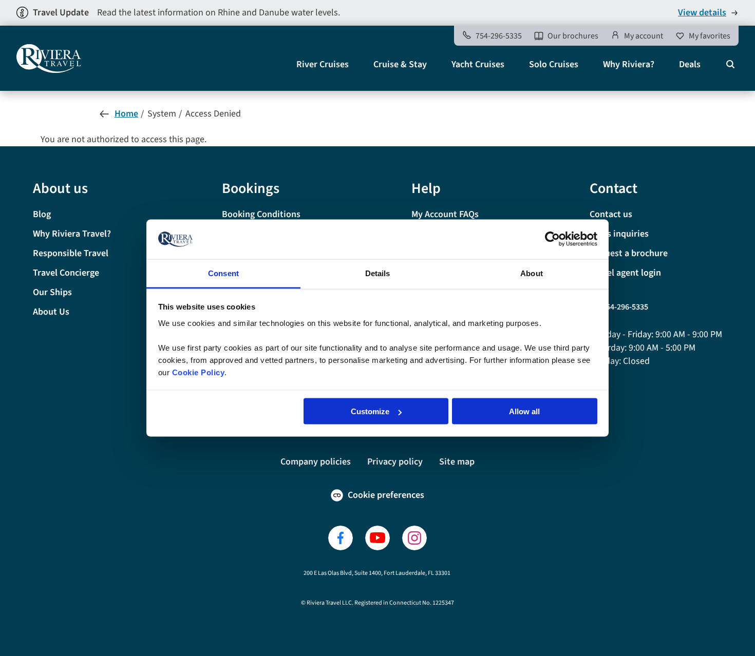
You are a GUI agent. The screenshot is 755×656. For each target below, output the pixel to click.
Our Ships (52, 292)
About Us (51, 311)
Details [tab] (377, 272)
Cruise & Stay (400, 64)
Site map (457, 461)
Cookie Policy (198, 372)
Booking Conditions (261, 214)
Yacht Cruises (477, 64)
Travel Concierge (66, 272)
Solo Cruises (553, 64)
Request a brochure (629, 253)
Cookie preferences (386, 495)
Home (126, 113)
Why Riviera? (628, 64)
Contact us (611, 214)
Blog (42, 214)
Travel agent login (625, 272)
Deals (690, 64)
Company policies (315, 461)
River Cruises (322, 64)
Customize (370, 411)
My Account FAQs (445, 214)
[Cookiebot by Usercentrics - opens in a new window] (552, 239)
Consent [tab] (223, 272)
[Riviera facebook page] (340, 538)
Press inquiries (619, 233)
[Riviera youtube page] (377, 538)
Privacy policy (395, 461)
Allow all (524, 411)
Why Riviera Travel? (72, 233)
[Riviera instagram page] (414, 538)
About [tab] (531, 272)
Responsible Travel (70, 253)
